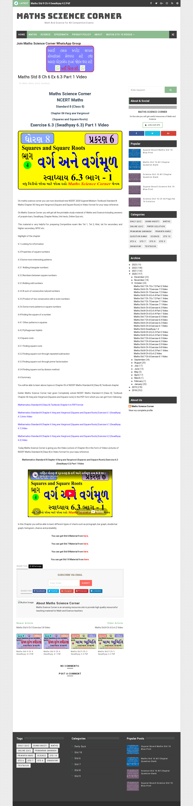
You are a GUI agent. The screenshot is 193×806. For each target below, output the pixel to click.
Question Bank (138, 236)
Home (21, 34)
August (138, 363)
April (136, 375)
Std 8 (37, 83)
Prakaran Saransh (141, 231)
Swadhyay (45, 83)
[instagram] (167, 3)
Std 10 (167, 236)
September (140, 359)
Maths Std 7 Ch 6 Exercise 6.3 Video (151, 338)
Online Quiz (137, 226)
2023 (134, 264)
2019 (134, 387)
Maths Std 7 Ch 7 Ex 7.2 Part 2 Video (151, 286)
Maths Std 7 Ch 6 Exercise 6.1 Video (151, 356)
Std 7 (143, 241)
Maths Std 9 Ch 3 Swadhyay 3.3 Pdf (79, 652)
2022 (134, 268)
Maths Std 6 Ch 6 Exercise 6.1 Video (151, 326)
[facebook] (151, 3)
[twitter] (156, 3)
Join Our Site (153, 125)
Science (46, 34)
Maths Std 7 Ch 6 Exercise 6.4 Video (151, 320)
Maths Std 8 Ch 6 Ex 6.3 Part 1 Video (151, 350)
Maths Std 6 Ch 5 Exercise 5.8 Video (151, 347)
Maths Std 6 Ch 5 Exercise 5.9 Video (151, 344)
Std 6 (133, 241)
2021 (134, 271)
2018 (134, 390)
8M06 (24, 83)
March (137, 378)
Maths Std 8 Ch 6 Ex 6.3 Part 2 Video (151, 335)
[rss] (172, 3)
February (138, 381)
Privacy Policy (81, 34)
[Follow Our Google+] (168, 133)
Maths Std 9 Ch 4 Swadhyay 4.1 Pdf (52, 652)
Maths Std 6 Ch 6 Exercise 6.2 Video (151, 323)
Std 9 (162, 241)
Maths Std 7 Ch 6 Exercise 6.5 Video (151, 316)
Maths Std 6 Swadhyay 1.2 (146, 329)
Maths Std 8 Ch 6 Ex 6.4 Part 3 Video (151, 295)
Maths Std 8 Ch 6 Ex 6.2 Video (148, 353)
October (138, 283)
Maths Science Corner (69, 16)
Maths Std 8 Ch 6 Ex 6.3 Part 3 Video (151, 332)
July (136, 366)
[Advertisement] (153, 62)
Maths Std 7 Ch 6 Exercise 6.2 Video (151, 341)
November (139, 280)
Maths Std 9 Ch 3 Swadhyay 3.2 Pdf (106, 652)
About (99, 34)
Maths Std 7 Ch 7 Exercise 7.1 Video (151, 301)
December (139, 277)
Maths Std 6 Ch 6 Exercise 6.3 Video (151, 307)
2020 (134, 274)
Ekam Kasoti (153, 221)
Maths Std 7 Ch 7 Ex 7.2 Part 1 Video (151, 298)
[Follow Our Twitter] (152, 133)
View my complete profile (141, 410)
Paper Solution (156, 226)
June (137, 369)
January (138, 384)
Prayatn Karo (163, 231)
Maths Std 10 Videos (119, 34)
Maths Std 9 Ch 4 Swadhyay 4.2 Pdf (50, 3)
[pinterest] (177, 3)
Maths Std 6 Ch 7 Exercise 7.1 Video (151, 304)
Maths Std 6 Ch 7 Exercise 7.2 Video (151, 292)
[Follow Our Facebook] (136, 133)
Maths (33, 34)
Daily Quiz (136, 221)
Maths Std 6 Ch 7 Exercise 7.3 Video (151, 289)
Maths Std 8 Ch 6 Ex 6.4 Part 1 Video (151, 313)
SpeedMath (61, 34)
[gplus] (161, 3)
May (136, 372)
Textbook (150, 246)
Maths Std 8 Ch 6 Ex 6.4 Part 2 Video (151, 310)
